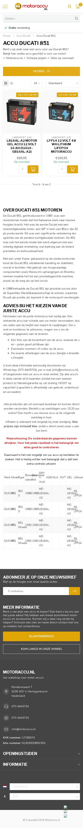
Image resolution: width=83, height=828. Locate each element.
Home (6, 36)
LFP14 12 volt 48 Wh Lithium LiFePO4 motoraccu (61, 146)
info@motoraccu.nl (65, 370)
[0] (78, 6)
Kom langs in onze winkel (41, 649)
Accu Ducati (23, 36)
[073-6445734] (72, 807)
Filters (39, 71)
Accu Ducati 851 (46, 36)
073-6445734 (20, 706)
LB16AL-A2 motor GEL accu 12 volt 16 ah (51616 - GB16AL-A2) (22, 146)
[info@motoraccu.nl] (72, 811)
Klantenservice (41, 636)
